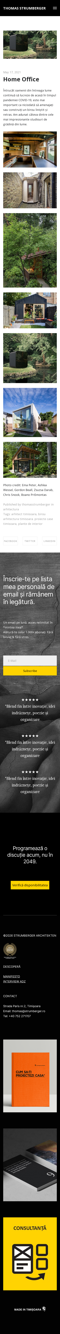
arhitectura (11, 509)
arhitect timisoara (23, 514)
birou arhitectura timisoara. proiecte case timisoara (28, 519)
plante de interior (30, 524)
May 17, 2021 (12, 72)
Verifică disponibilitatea (30, 885)
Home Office (21, 79)
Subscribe (30, 671)
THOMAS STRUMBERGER (24, 8)
